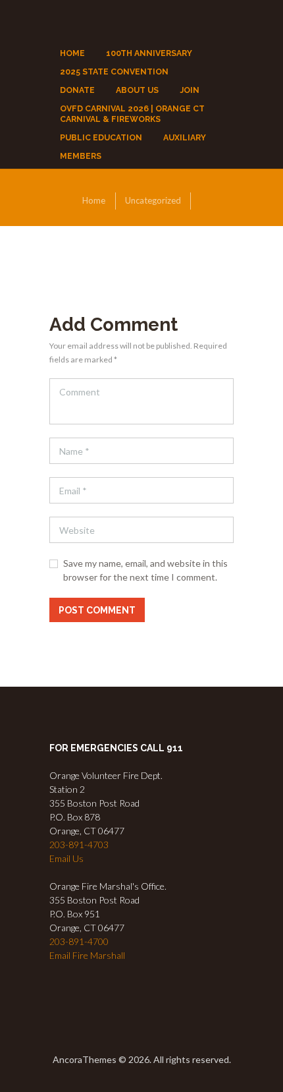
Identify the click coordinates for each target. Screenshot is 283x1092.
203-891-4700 (79, 941)
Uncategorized (153, 200)
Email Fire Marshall (87, 955)
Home (93, 200)
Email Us (66, 858)
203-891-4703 (79, 844)
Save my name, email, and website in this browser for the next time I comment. (145, 570)
